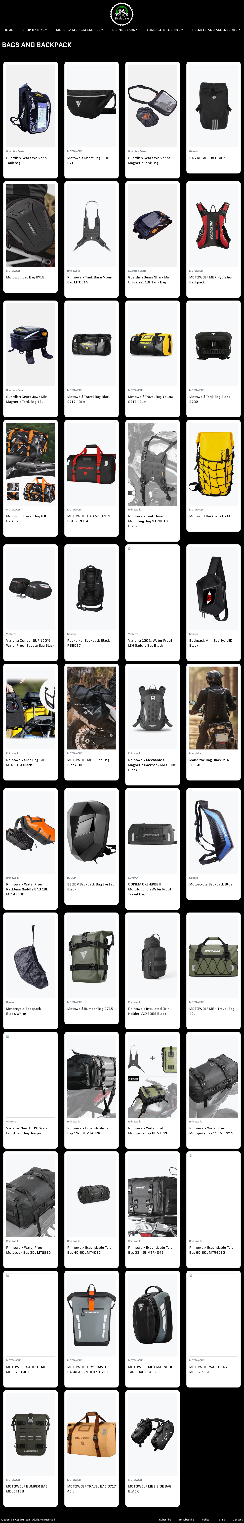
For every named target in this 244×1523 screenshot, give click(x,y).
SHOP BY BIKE (33, 30)
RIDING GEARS (123, 30)
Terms (221, 1520)
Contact (238, 1520)
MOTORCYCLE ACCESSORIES (78, 30)
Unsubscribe (186, 1520)
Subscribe (165, 1520)
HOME (8, 30)
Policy (205, 1520)
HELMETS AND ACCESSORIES (215, 30)
